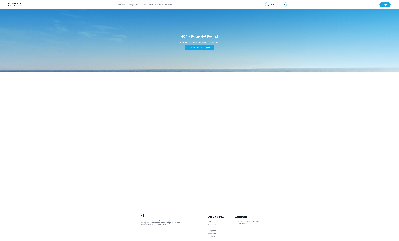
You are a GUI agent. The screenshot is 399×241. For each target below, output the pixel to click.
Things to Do (212, 231)
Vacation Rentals (214, 225)
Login (385, 4)
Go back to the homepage (199, 47)
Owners (168, 5)
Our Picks (159, 5)
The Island (122, 5)
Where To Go (147, 5)
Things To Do (134, 5)
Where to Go (212, 234)
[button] (247, 224)
